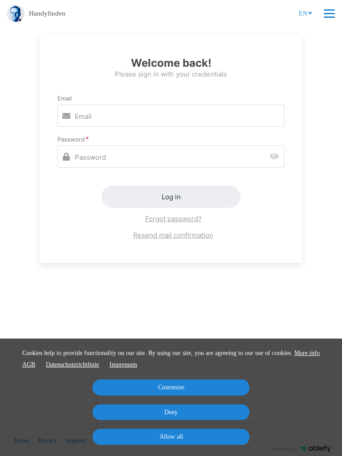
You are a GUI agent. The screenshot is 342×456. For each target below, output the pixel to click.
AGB (28, 364)
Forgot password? (173, 218)
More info (307, 353)
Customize (171, 387)
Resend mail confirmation (173, 235)
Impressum (123, 364)
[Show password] (276, 156)
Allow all (171, 436)
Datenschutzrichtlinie (72, 364)
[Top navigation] (329, 13)
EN (303, 13)
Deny (171, 412)
